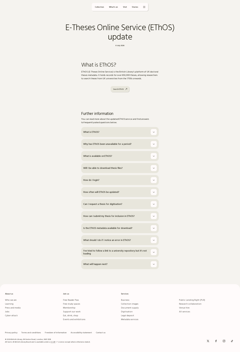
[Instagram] (224, 341)
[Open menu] (144, 7)
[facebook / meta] (216, 341)
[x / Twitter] (208, 341)
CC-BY (53, 342)
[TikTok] (232, 341)
